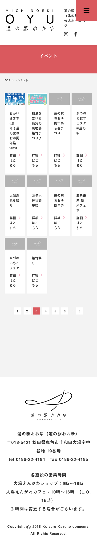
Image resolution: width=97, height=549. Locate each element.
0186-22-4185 (73, 459)
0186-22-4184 (30, 459)
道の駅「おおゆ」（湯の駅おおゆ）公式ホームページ (29, 19)
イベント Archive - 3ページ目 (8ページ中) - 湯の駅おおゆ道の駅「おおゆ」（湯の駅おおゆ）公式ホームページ (48, 405)
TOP (7, 80)
